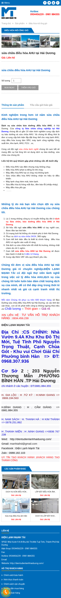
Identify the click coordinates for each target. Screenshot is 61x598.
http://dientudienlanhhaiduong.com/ (27, 563)
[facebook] (45, 3)
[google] (58, 3)
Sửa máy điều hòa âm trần (16, 516)
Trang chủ (6, 23)
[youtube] (53, 3)
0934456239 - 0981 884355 (45, 14)
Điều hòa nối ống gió (38, 23)
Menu (7, 3)
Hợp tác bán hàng (12, 593)
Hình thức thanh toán (13, 579)
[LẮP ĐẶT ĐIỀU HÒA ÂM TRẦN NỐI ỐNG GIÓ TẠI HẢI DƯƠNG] (45, 481)
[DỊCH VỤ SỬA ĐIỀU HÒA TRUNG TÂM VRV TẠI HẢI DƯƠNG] (16, 481)
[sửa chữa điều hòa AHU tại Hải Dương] (30, 41)
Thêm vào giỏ (28, 87)
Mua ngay (9, 87)
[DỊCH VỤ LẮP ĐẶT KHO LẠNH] (45, 505)
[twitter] (49, 3)
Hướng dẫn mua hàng (14, 588)
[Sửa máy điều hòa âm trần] (16, 505)
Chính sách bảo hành (13, 575)
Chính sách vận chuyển (14, 584)
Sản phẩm (20, 23)
